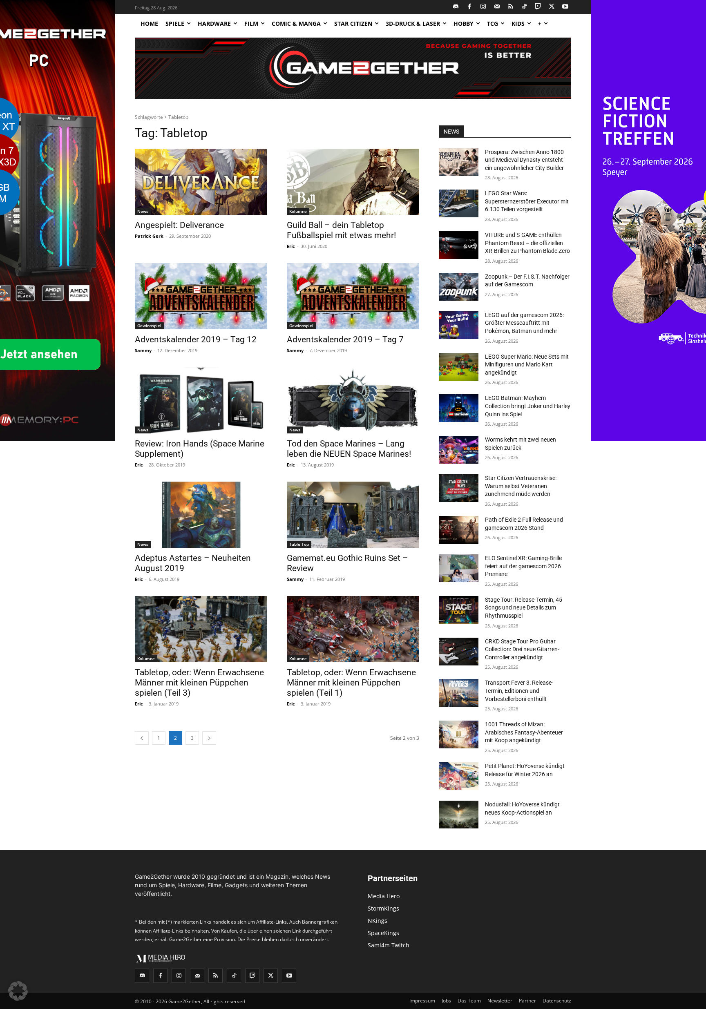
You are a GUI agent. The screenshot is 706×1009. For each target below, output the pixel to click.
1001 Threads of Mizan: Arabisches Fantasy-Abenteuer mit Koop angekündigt (524, 732)
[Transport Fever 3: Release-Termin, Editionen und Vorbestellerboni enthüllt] (458, 693)
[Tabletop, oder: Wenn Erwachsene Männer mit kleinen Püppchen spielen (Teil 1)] (353, 629)
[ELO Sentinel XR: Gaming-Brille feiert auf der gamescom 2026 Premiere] (458, 568)
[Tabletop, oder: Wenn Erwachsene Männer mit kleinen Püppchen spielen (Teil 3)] (201, 629)
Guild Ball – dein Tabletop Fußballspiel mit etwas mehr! (341, 230)
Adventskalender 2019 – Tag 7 (345, 339)
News (142, 211)
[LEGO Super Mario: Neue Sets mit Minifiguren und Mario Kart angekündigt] (458, 367)
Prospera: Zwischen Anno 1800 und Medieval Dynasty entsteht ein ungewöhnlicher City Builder (524, 160)
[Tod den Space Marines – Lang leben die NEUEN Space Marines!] (353, 400)
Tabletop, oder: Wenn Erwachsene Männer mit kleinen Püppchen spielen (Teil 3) (199, 682)
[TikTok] (524, 7)
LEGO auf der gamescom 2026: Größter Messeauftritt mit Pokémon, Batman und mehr (524, 323)
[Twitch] (538, 7)
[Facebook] (470, 7)
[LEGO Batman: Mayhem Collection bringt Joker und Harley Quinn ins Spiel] (458, 408)
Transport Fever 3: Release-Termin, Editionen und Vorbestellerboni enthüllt (519, 690)
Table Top (299, 544)
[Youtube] (566, 7)
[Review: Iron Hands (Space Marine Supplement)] (201, 400)
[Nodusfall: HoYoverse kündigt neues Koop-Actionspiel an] (458, 814)
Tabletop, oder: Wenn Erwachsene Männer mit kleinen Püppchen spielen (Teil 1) (351, 682)
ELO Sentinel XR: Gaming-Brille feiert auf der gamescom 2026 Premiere (523, 566)
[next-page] (209, 738)
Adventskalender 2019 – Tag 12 (196, 339)
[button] (18, 991)
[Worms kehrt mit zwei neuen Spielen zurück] (458, 450)
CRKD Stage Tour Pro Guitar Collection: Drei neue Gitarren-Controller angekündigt (522, 649)
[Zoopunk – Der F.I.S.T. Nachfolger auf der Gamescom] (458, 287)
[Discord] (456, 7)
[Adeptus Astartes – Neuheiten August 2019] (201, 515)
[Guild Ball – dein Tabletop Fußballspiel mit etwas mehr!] (353, 182)
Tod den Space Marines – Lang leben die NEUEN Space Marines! (349, 449)
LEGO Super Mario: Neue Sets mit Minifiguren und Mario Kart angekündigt (527, 364)
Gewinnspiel (149, 325)
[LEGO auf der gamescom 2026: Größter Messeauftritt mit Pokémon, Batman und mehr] (458, 325)
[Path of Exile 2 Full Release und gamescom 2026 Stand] (458, 530)
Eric (291, 246)
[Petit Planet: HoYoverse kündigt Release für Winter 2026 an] (458, 776)
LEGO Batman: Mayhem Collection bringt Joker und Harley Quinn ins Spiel (527, 406)
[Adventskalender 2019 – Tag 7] (353, 296)
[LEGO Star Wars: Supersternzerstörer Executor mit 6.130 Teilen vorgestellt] (458, 203)
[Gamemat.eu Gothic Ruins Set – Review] (353, 515)
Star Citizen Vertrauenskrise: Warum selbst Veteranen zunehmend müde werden (520, 486)
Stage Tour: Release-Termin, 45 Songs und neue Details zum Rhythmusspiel (523, 607)
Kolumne (298, 211)
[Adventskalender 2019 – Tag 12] (201, 296)
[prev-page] (142, 738)
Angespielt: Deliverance (179, 225)
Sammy (143, 350)
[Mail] (497, 7)
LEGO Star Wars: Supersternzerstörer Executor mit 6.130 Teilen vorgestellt (527, 201)
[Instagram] (483, 7)
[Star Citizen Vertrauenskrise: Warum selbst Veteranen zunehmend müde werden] (458, 488)
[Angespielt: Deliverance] (201, 182)
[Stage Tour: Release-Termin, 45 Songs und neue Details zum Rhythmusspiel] (458, 610)
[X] (552, 7)
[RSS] (511, 7)
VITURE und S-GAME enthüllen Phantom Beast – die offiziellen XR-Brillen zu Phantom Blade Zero (527, 243)
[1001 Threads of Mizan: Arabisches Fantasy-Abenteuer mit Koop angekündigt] (458, 734)
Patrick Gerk (149, 236)
